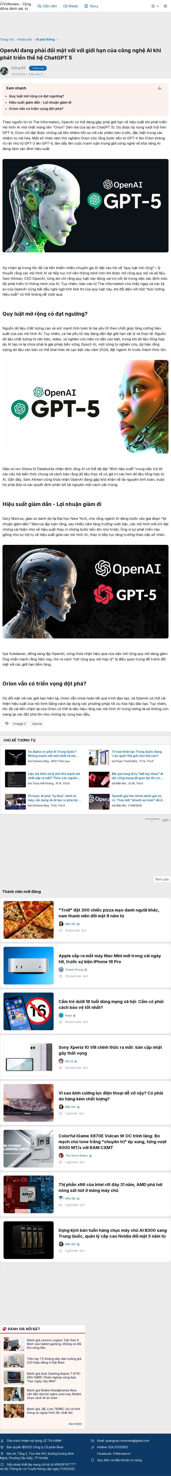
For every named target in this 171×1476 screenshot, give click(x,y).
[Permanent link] (90, 314)
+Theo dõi (37, 68)
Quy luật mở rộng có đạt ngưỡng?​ (36, 96)
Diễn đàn (50, 6)
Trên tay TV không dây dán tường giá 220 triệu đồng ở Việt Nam (54, 1360)
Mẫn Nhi (121, 783)
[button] (165, 6)
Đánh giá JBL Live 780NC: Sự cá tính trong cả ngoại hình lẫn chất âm (53, 1410)
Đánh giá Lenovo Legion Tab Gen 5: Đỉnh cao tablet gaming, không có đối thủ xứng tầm (54, 1343)
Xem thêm (75, 1423)
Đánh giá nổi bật (24, 1329)
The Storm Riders (78, 1155)
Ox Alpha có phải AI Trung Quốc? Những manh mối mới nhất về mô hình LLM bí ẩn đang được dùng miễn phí (55, 754)
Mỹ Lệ (70, 1061)
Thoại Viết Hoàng (42, 783)
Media (73, 6)
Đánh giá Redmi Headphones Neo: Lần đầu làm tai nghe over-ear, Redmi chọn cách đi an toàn (54, 1394)
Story (93, 6)
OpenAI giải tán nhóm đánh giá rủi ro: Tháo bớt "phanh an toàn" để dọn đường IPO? (139, 798)
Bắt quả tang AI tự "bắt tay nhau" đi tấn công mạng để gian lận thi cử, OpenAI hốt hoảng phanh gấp (137, 776)
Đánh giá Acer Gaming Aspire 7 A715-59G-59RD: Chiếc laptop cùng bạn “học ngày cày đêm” (54, 1377)
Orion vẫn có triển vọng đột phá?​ (36, 109)
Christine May (40, 761)
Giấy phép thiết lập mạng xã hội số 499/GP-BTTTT (41, 1464)
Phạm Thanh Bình (126, 761)
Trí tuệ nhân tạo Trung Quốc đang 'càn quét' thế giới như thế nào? (137, 754)
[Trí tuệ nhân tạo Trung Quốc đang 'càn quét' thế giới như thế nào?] (99, 757)
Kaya (70, 1015)
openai (37, 723)
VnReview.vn (122, 1453)
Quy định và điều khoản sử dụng (119, 1460)
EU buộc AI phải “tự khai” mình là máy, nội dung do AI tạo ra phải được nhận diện (54, 798)
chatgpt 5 (19, 723)
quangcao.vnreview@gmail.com (127, 1440)
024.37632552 (118, 1447)
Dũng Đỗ (18, 68)
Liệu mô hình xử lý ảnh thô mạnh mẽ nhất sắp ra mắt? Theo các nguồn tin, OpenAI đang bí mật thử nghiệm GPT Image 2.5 (54, 776)
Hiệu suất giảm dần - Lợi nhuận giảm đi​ (40, 102)
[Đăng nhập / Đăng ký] (155, 6)
